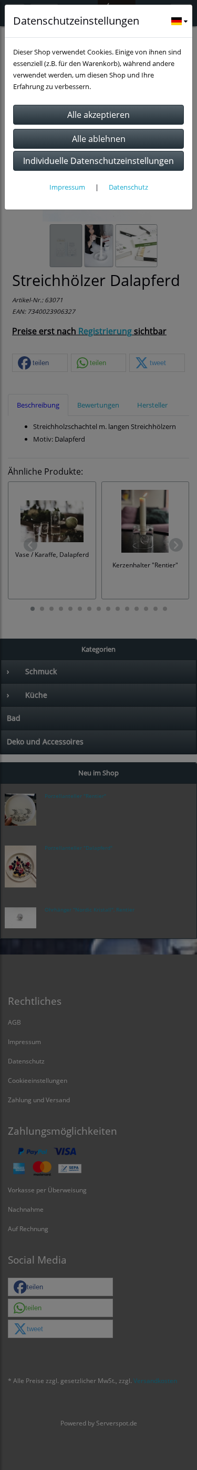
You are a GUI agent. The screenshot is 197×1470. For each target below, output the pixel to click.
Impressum (67, 187)
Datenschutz (128, 187)
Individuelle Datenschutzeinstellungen (98, 161)
